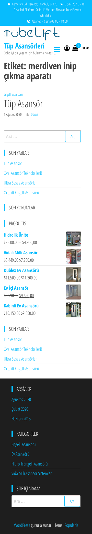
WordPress (22, 525)
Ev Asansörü (20, 454)
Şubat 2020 (20, 409)
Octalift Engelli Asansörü (21, 192)
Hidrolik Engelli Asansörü (30, 464)
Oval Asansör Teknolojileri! (23, 173)
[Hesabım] (67, 48)
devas (34, 114)
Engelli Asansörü (13, 94)
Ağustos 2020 (21, 399)
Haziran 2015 (21, 418)
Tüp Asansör (23, 103)
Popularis (71, 525)
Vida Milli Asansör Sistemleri (32, 473)
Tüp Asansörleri (24, 46)
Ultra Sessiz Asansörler (20, 183)
